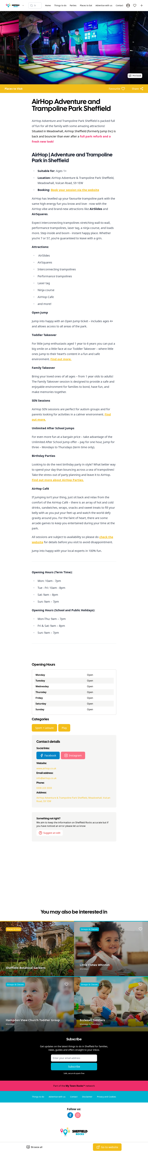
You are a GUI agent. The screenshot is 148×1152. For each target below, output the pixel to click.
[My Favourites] (135, 5)
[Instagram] (78, 1115)
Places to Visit (14, 88)
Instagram (75, 755)
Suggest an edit (51, 832)
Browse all (36, 1147)
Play (64, 728)
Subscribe (74, 1066)
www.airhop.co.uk (46, 768)
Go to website (109, 1147)
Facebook (50, 755)
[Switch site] (23, 5)
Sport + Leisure (44, 728)
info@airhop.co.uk (46, 778)
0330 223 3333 (44, 788)
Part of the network (74, 1085)
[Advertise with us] (142, 5)
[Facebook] (70, 1115)
